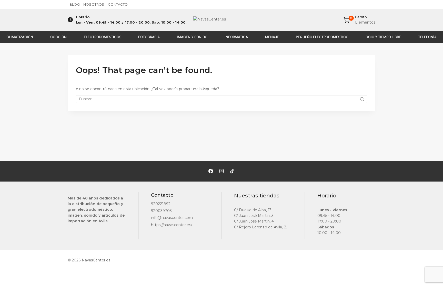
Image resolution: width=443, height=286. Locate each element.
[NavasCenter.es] (221, 20)
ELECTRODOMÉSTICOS (102, 37)
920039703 (161, 210)
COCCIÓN (58, 37)
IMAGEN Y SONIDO (192, 37)
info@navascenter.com (172, 217)
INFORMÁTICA (236, 37)
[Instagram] (221, 171)
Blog (74, 4)
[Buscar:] (221, 99)
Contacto (118, 4)
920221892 (161, 204)
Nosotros (93, 4)
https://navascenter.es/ (171, 225)
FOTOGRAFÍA (149, 37)
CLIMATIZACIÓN (19, 37)
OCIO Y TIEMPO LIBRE (383, 37)
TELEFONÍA (427, 37)
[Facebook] (210, 171)
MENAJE (272, 37)
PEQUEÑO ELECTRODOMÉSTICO (322, 37)
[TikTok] (232, 171)
